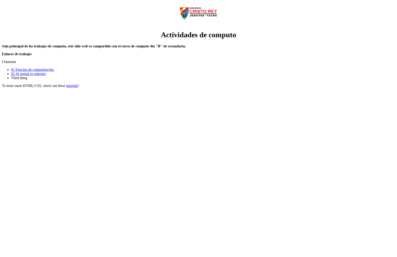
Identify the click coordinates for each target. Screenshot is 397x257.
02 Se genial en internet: (28, 74)
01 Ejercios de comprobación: (32, 70)
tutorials (72, 86)
